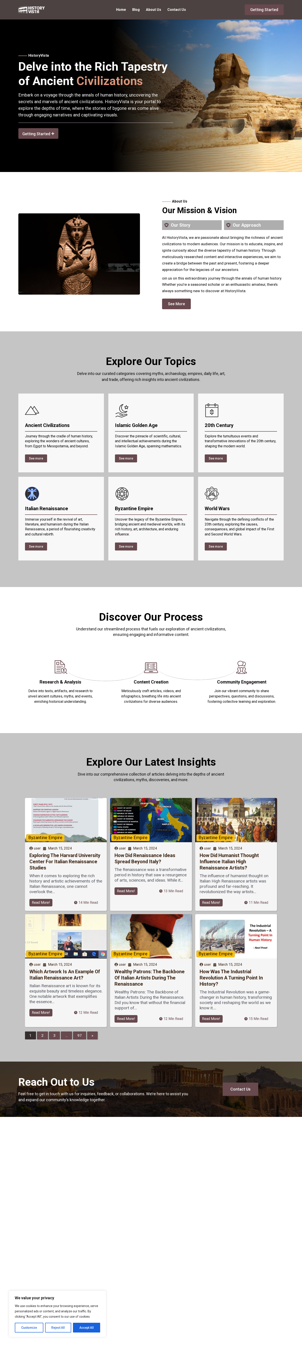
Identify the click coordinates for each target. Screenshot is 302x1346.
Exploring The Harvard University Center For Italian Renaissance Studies (64, 862)
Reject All (58, 1327)
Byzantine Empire (45, 837)
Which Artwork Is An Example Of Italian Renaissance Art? (64, 975)
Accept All (86, 1327)
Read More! (41, 902)
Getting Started (264, 9)
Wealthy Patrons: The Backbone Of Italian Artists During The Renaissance (150, 978)
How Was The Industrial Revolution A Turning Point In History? (231, 978)
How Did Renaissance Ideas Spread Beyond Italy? (145, 858)
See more (36, 458)
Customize (29, 1327)
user (37, 848)
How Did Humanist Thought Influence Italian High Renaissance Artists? (229, 862)
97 (79, 1035)
